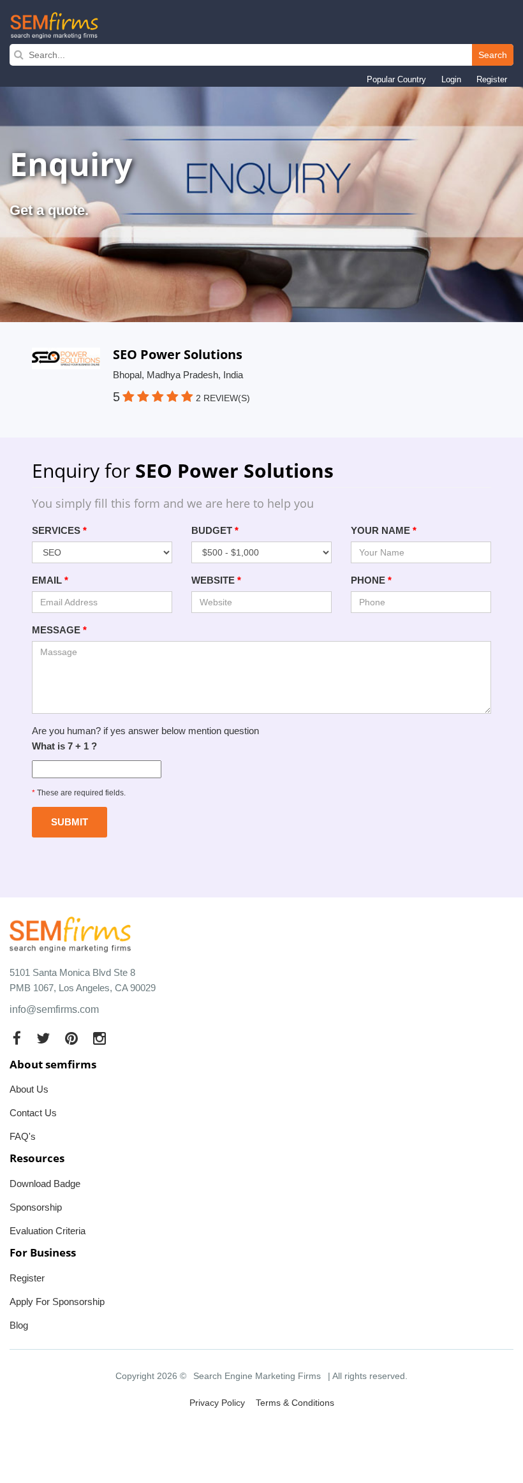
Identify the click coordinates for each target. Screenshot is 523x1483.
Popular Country (396, 79)
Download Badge (45, 1183)
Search (492, 55)
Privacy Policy (217, 1403)
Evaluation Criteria (47, 1230)
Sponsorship (36, 1207)
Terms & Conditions (295, 1403)
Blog (19, 1325)
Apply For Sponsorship (57, 1301)
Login (451, 79)
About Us (29, 1089)
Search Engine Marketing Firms (257, 1376)
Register (491, 79)
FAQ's (23, 1136)
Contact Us (33, 1112)
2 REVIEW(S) (223, 398)
